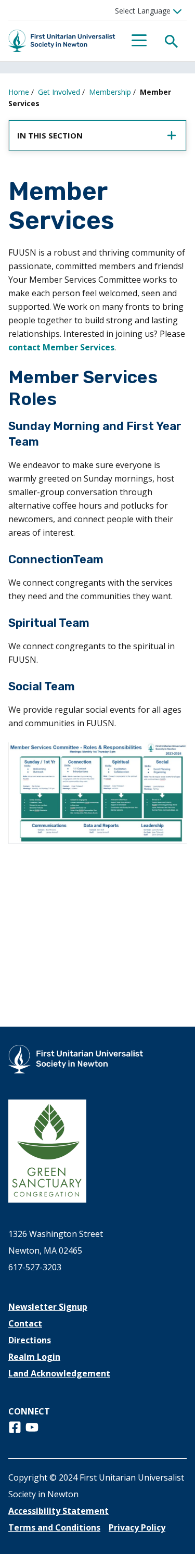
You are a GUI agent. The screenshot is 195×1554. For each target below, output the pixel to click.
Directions (29, 1340)
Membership (110, 92)
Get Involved (59, 92)
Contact (25, 1323)
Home (18, 92)
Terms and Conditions (54, 1527)
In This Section (50, 135)
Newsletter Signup (47, 1306)
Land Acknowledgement (59, 1373)
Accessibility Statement (58, 1511)
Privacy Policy (137, 1527)
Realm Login (34, 1356)
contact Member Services (61, 347)
